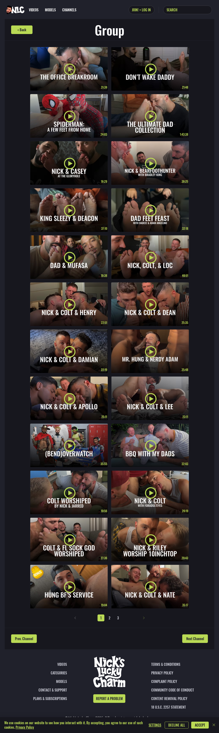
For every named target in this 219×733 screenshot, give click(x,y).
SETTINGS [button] (155, 725)
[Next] (143, 618)
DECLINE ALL (176, 725)
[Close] (213, 725)
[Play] (69, 69)
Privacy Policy (25, 727)
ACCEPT (200, 725)
